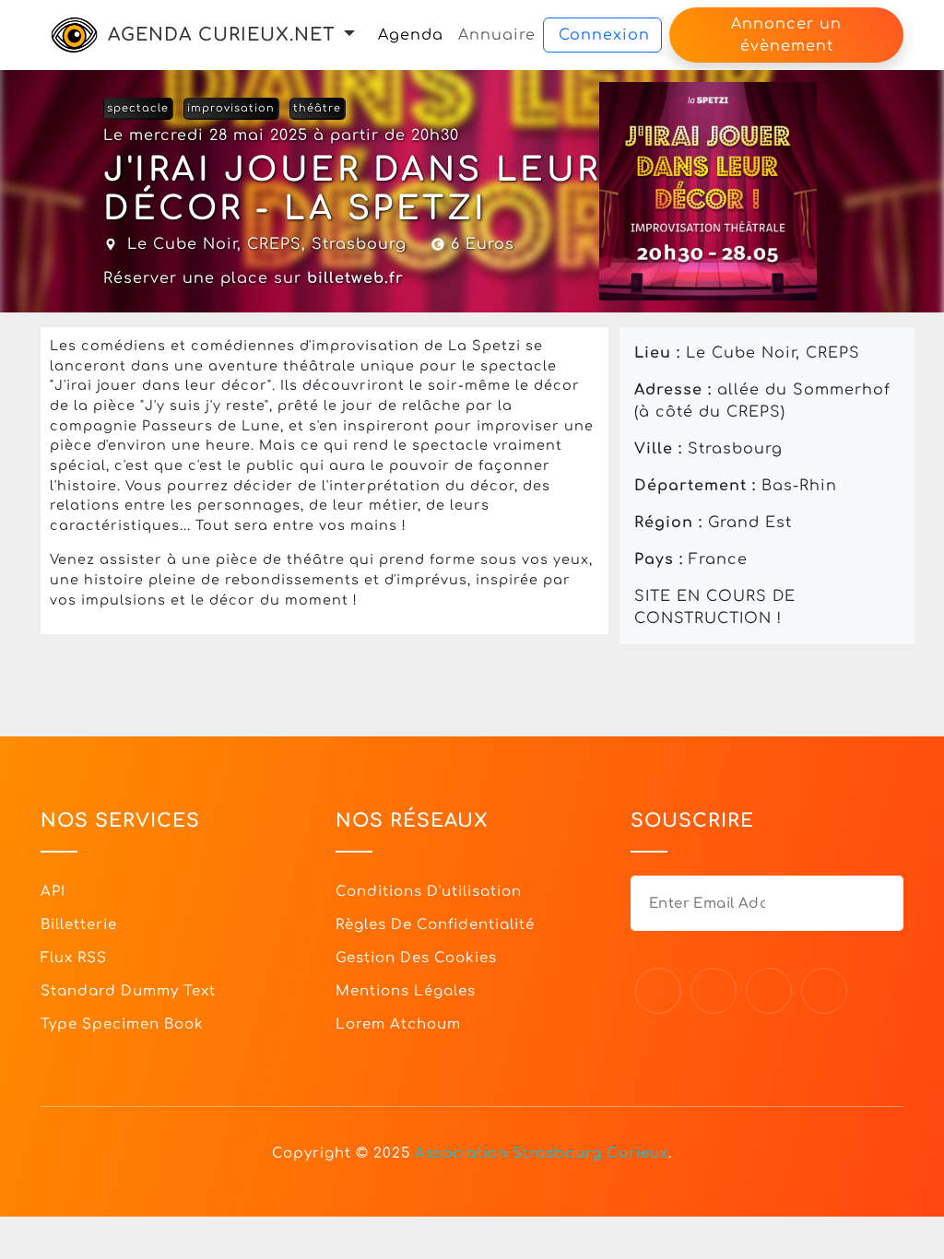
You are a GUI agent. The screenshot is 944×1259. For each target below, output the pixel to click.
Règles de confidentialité (435, 925)
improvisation (231, 108)
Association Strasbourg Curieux (541, 1153)
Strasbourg (359, 244)
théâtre (317, 108)
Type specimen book (122, 1024)
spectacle (138, 108)
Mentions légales (406, 991)
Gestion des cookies (416, 958)
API (53, 892)
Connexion (604, 35)
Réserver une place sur (253, 278)
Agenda (410, 35)
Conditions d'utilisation (429, 892)
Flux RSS (74, 958)
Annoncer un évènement (786, 35)
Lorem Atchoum (398, 1024)
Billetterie (79, 925)
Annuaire (497, 35)
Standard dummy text (128, 991)
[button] (349, 34)
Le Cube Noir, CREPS (214, 244)
